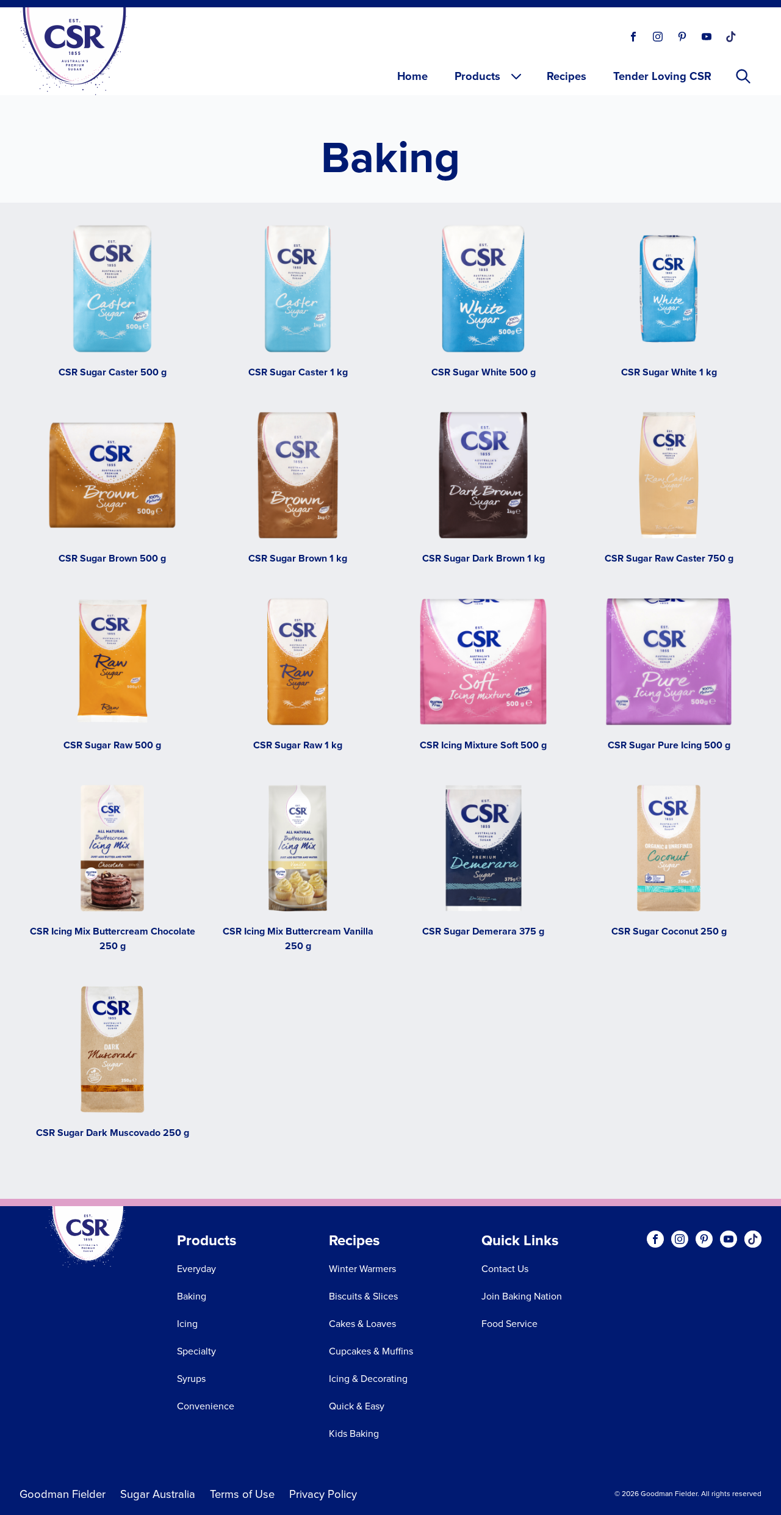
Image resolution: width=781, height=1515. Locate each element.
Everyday (196, 1268)
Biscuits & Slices (363, 1296)
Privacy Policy (323, 1494)
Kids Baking (354, 1433)
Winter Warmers (362, 1268)
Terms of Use (242, 1494)
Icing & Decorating (368, 1378)
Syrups (191, 1378)
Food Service (509, 1323)
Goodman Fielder (63, 1494)
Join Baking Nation (521, 1296)
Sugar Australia (157, 1494)
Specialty (196, 1351)
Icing (187, 1323)
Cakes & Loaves (362, 1323)
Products (477, 76)
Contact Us (504, 1268)
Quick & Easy (356, 1405)
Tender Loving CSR (662, 76)
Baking (191, 1296)
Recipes (566, 76)
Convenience (205, 1405)
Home (412, 76)
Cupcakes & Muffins (371, 1351)
